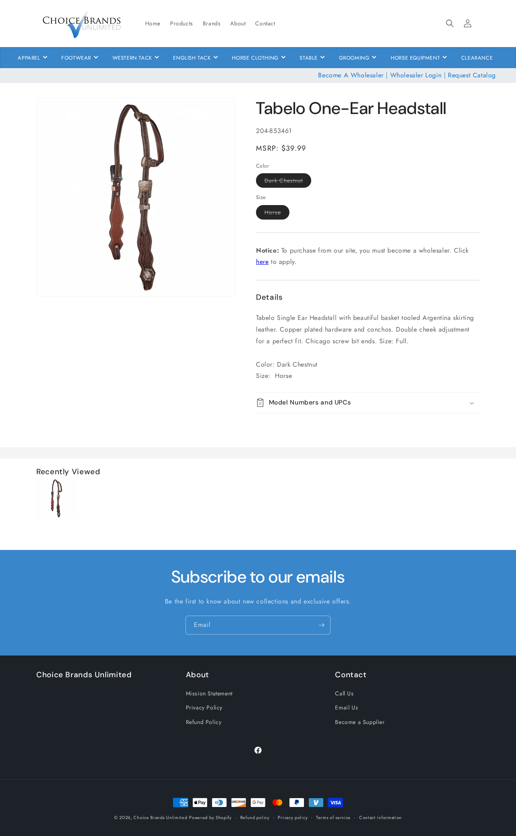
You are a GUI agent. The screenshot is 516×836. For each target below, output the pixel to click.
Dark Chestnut (287, 182)
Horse (276, 214)
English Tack (191, 58)
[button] (450, 23)
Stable (309, 58)
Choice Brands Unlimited (160, 817)
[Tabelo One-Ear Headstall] (56, 516)
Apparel (29, 58)
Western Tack (132, 58)
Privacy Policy (204, 707)
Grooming (354, 58)
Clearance (477, 58)
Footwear (76, 58)
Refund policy (255, 817)
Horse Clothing (255, 58)
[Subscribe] (321, 625)
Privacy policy (293, 817)
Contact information (380, 817)
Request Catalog (472, 75)
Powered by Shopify (210, 817)
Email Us (346, 707)
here (262, 261)
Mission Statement (209, 693)
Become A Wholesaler (350, 75)
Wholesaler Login (416, 75)
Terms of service (333, 817)
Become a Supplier (360, 722)
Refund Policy (204, 722)
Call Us (344, 693)
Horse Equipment (415, 58)
